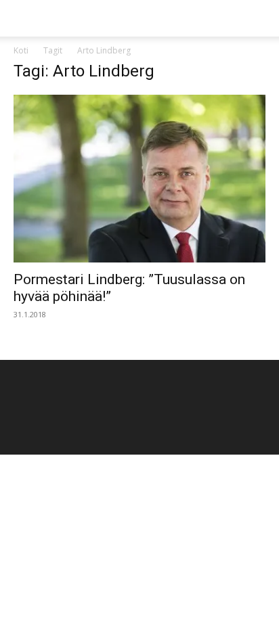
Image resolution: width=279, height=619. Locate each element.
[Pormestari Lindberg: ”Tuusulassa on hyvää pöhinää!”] (139, 178)
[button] (23, 18)
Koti (21, 50)
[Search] (260, 18)
